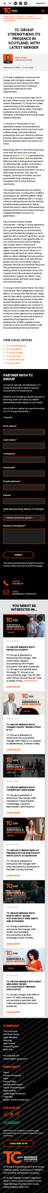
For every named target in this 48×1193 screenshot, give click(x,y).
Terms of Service (29, 566)
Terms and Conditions (14, 1087)
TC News (19, 16)
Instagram (20, 3)
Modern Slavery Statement (16, 1099)
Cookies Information (13, 1084)
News (12, 16)
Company (9, 453)
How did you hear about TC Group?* (23, 510)
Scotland (23, 155)
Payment (40, 3)
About (6, 1072)
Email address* (12, 481)
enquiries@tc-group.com (10, 3)
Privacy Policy (9, 566)
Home (5, 16)
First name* (10, 426)
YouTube (25, 3)
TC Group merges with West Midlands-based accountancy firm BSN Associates (24, 982)
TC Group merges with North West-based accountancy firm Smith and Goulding (24, 914)
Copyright (8, 1096)
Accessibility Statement (14, 1093)
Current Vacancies (12, 1075)
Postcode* (9, 467)
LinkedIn (15, 3)
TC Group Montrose (15, 359)
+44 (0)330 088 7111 (5, 3)
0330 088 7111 (17, 584)
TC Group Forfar (13, 356)
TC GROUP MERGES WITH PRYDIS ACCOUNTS (24, 652)
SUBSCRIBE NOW (18, 1143)
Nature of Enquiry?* (14, 525)
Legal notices (9, 1090)
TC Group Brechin (14, 349)
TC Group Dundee (14, 352)
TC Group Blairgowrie (16, 345)
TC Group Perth (13, 363)
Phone (7, 495)
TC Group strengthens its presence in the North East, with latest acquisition (24, 848)
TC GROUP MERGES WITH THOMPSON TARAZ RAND (24, 785)
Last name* (10, 439)
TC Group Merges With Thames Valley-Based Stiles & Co (24, 722)
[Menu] (43, 10)
